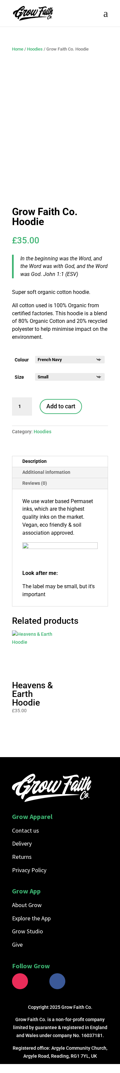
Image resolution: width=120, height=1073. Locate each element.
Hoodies (35, 49)
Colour (22, 359)
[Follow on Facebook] (57, 981)
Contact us (25, 830)
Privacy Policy (29, 870)
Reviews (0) (34, 483)
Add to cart (60, 406)
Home (17, 49)
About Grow (27, 905)
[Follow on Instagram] (20, 981)
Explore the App (31, 918)
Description (34, 461)
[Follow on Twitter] (39, 981)
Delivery (22, 843)
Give (17, 944)
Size (19, 377)
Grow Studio (27, 931)
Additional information (46, 472)
